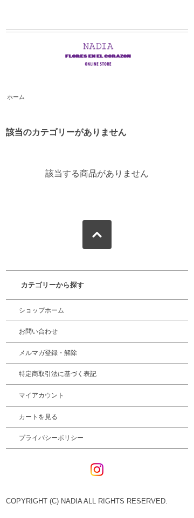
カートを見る (38, 417)
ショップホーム (41, 310)
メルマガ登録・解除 (48, 353)
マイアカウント (41, 395)
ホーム (16, 97)
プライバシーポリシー (51, 438)
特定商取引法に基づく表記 (57, 374)
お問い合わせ (38, 331)
